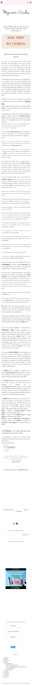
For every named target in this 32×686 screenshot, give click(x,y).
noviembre (8, 663)
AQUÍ (27, 79)
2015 (5, 674)
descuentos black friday (20, 458)
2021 (5, 659)
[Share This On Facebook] (12, 461)
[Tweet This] (15, 461)
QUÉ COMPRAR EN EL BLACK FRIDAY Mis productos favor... (15, 667)
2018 (5, 662)
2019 (5, 660)
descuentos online (16, 459)
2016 (5, 672)
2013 (5, 677)
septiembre (9, 669)
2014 (5, 675)
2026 (5, 657)
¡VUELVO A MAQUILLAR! (11, 665)
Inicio (26, 509)
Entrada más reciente (11, 509)
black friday (14, 456)
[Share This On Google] (19, 461)
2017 (5, 671)
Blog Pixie (14, 683)
